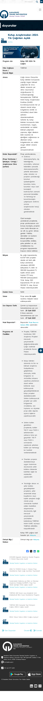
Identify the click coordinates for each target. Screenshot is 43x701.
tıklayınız (33, 535)
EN (41, 1)
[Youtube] (35, 686)
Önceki (26, 630)
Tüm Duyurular (10, 630)
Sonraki (39, 630)
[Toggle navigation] (40, 10)
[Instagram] (40, 686)
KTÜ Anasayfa (29, 2)
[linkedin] (31, 686)
